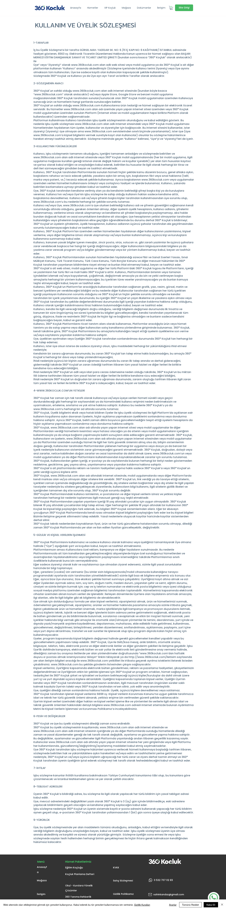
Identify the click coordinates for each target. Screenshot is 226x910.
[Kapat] (222, 904)
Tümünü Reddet (190, 904)
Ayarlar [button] (173, 904)
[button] (93, 7)
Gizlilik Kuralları (142, 904)
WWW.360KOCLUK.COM (52, 390)
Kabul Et (210, 904)
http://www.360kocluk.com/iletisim (152, 657)
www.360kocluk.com (85, 65)
